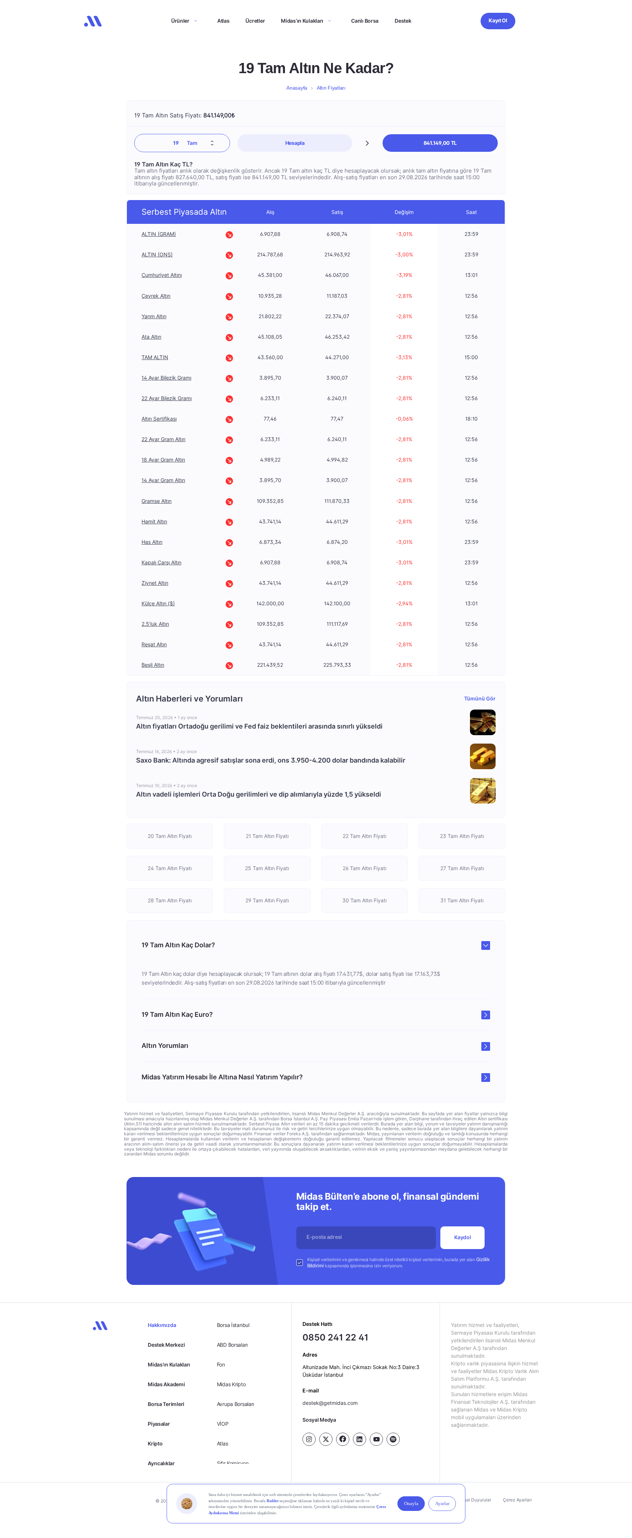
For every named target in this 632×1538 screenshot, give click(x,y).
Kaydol (463, 1237)
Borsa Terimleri (166, 1404)
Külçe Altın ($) (158, 603)
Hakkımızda (162, 1325)
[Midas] (93, 21)
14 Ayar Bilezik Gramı (166, 378)
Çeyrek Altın (156, 296)
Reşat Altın (154, 644)
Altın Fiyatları (331, 88)
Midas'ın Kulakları (169, 1364)
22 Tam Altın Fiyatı (365, 836)
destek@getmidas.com (330, 1403)
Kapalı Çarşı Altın (161, 562)
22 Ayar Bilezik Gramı (167, 398)
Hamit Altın (154, 521)
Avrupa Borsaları (235, 1404)
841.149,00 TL (440, 143)
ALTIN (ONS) (157, 255)
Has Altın (152, 542)
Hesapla (295, 143)
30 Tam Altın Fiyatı (365, 900)
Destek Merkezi (166, 1345)
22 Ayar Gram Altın (163, 439)
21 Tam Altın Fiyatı (267, 836)
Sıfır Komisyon (233, 1463)
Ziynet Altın (155, 583)
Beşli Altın (153, 665)
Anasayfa (296, 88)
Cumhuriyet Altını (162, 275)
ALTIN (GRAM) (159, 234)
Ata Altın (151, 337)
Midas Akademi (166, 1384)
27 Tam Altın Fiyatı (462, 868)
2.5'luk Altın (155, 624)
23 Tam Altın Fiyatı (462, 836)
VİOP (223, 1424)
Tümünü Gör (480, 698)
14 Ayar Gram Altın (163, 480)
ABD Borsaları (232, 1345)
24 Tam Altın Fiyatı (170, 868)
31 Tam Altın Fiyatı (462, 900)
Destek (403, 21)
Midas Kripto (231, 1384)
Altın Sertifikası (159, 418)
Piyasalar (159, 1424)
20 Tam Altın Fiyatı (170, 836)
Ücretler (255, 21)
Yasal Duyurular (475, 1500)
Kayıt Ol (498, 20)
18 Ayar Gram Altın (163, 459)
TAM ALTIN (155, 357)
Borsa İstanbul (233, 1325)
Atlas (223, 21)
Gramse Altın (157, 501)
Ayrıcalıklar (161, 1463)
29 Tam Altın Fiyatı (267, 900)
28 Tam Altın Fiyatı (170, 900)
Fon (221, 1364)
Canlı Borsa (365, 21)
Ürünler (180, 21)
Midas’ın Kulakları (302, 21)
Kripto (155, 1443)
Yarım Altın (154, 316)
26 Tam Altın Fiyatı (365, 868)
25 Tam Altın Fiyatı (267, 868)
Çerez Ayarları (517, 1500)
